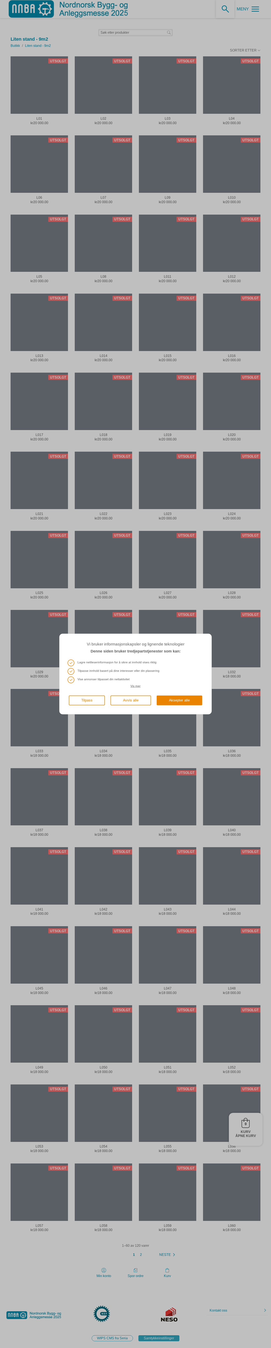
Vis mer (135, 686)
